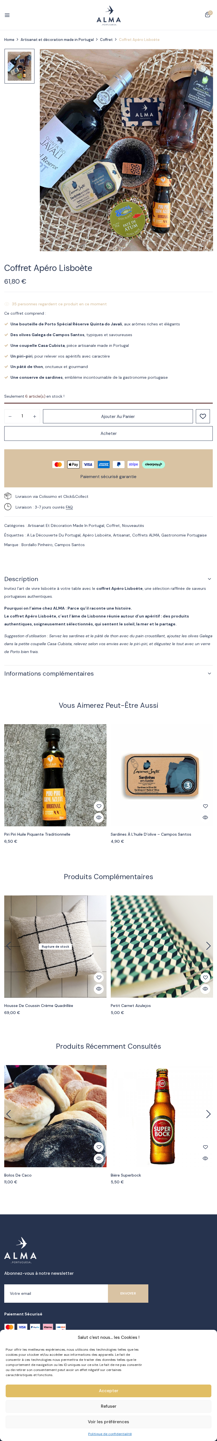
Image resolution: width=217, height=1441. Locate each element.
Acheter (109, 433)
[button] (207, 15)
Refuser (108, 1406)
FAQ (69, 507)
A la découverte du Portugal (54, 535)
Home (9, 39)
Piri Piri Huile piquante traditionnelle (37, 834)
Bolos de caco (18, 1175)
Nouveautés (133, 525)
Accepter (108, 1391)
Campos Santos (70, 544)
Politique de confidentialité (110, 1434)
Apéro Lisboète (97, 535)
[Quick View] (99, 818)
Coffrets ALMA (145, 535)
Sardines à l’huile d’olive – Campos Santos (151, 834)
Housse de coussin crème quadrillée (38, 1005)
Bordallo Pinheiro (37, 544)
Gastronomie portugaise (184, 535)
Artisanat (121, 535)
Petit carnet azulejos (131, 1005)
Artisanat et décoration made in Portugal (57, 39)
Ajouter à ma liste (203, 416)
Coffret (106, 39)
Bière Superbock (126, 1175)
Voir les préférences (108, 1422)
